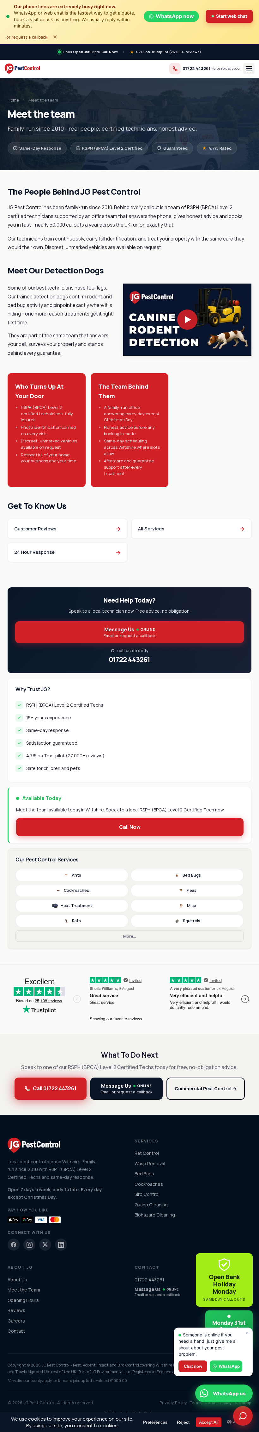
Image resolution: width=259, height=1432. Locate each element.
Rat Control (147, 1153)
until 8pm (81, 51)
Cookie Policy (218, 1402)
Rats (76, 920)
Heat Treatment (76, 905)
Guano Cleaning (151, 1205)
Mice (191, 905)
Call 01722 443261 (54, 1088)
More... (129, 936)
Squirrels (191, 920)
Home (13, 100)
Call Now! (109, 51)
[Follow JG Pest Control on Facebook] (14, 1245)
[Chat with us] (243, 1416)
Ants (76, 875)
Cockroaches (76, 890)
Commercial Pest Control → (206, 1088)
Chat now (193, 1366)
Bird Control (147, 1194)
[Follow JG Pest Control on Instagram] (29, 1245)
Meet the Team (24, 1290)
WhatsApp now (175, 16)
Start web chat (231, 16)
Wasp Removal (150, 1163)
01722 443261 (196, 68)
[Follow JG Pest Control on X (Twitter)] (45, 1245)
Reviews (16, 1310)
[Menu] (249, 68)
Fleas (191, 890)
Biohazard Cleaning (155, 1215)
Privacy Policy (173, 1402)
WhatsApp (229, 1366)
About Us (17, 1280)
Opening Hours (23, 1300)
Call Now (130, 826)
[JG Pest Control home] (22, 68)
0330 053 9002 (228, 68)
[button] (187, 320)
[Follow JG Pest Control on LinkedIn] (61, 1245)
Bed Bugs (192, 875)
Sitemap (243, 1402)
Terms (196, 1402)
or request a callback (26, 37)
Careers (16, 1321)
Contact (16, 1331)
